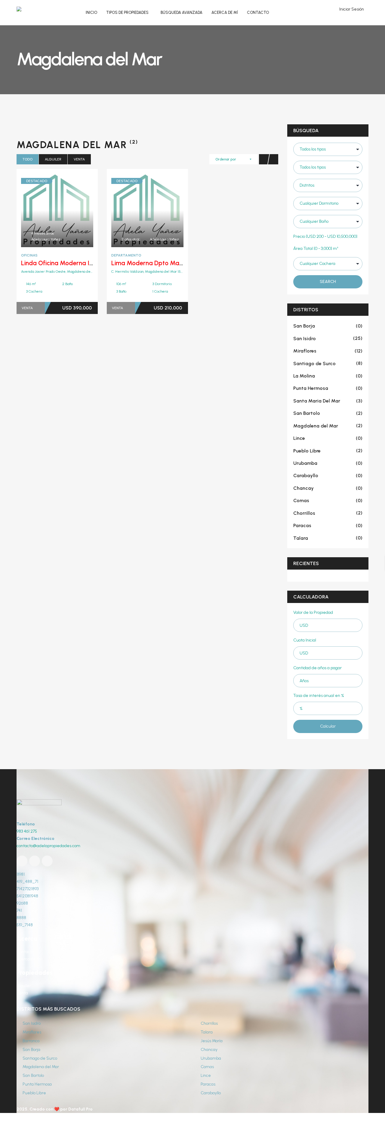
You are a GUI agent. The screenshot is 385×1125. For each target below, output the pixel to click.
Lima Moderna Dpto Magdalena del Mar (168, 263)
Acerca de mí (29, 959)
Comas (327, 500)
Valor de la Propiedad (313, 612)
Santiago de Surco (327, 363)
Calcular (328, 726)
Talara (327, 538)
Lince (327, 438)
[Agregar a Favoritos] (57, 210)
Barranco (30, 1040)
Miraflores (327, 351)
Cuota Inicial (304, 640)
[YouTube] (34, 861)
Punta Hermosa (327, 388)
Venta (79, 159)
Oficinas (29, 255)
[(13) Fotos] (44, 210)
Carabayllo (327, 475)
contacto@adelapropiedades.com (48, 845)
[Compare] (70, 210)
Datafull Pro (80, 1109)
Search (328, 281)
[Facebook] (22, 861)
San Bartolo (327, 413)
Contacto (25, 951)
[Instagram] (47, 861)
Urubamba (327, 463)
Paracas (327, 525)
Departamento (126, 255)
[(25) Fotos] (134, 210)
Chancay (327, 488)
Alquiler (53, 159)
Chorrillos (327, 513)
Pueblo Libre (327, 451)
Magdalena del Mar (327, 426)
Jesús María (211, 1040)
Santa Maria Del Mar (327, 401)
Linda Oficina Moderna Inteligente (69, 263)
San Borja (327, 326)
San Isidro (327, 338)
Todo (27, 159)
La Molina (327, 376)
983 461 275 (27, 831)
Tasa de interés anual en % (318, 695)
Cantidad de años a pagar (317, 667)
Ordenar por (225, 159)
